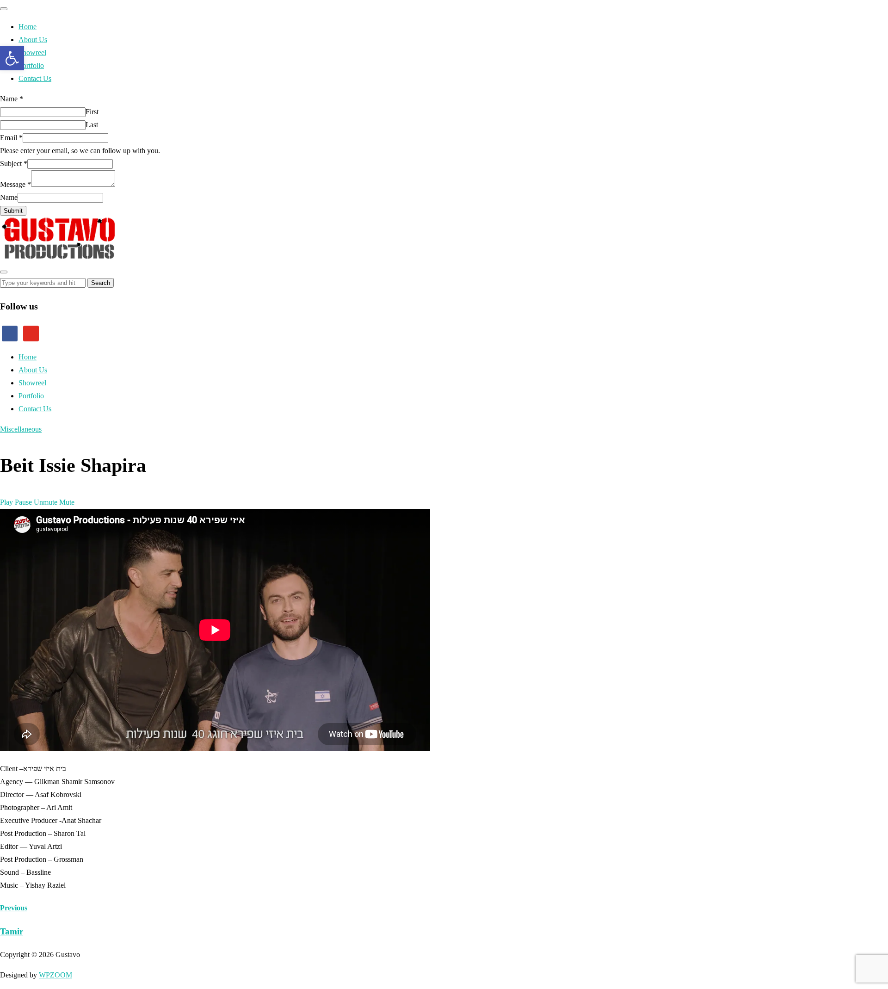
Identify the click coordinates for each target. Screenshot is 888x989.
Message (15, 184)
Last (92, 125)
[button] (12, 58)
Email (11, 138)
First (92, 112)
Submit (13, 210)
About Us (32, 39)
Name (11, 99)
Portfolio (31, 65)
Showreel (32, 52)
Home (27, 27)
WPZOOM (55, 975)
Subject (13, 163)
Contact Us (34, 78)
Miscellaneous (21, 429)
